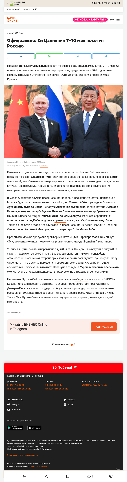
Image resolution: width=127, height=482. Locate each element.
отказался (32, 271)
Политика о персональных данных (22, 455)
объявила (85, 74)
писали (35, 224)
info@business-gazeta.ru (19, 388)
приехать (60, 220)
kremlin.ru (44, 166)
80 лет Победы (14, 313)
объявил (34, 249)
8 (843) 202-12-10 (15, 385)
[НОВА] (89, 20)
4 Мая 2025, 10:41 (16, 33)
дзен (70, 404)
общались (81, 279)
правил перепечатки (38, 466)
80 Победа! (62, 367)
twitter (71, 399)
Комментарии (63, 344)
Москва (26, 9)
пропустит (39, 237)
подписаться (104, 326)
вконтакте (17, 399)
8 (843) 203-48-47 (53, 385)
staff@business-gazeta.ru (94, 385)
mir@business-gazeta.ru (56, 388)
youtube (15, 409)
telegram (16, 404)
